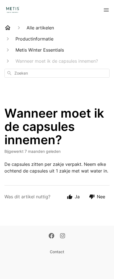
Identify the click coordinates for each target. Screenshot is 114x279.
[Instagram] (62, 236)
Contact (57, 251)
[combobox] (57, 73)
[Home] (7, 27)
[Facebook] (51, 236)
